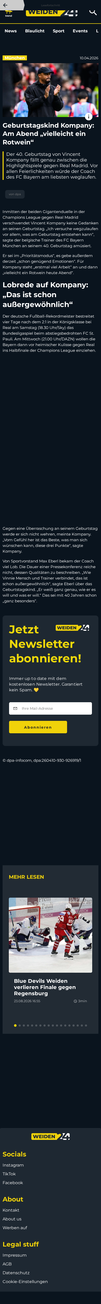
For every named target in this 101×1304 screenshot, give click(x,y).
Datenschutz (16, 1272)
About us (12, 1219)
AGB (7, 1264)
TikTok (9, 1173)
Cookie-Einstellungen (25, 1281)
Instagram (13, 1165)
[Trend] (10, 11)
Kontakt (11, 1210)
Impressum (15, 1255)
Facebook (13, 1182)
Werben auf (15, 1227)
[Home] (51, 11)
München (15, 57)
